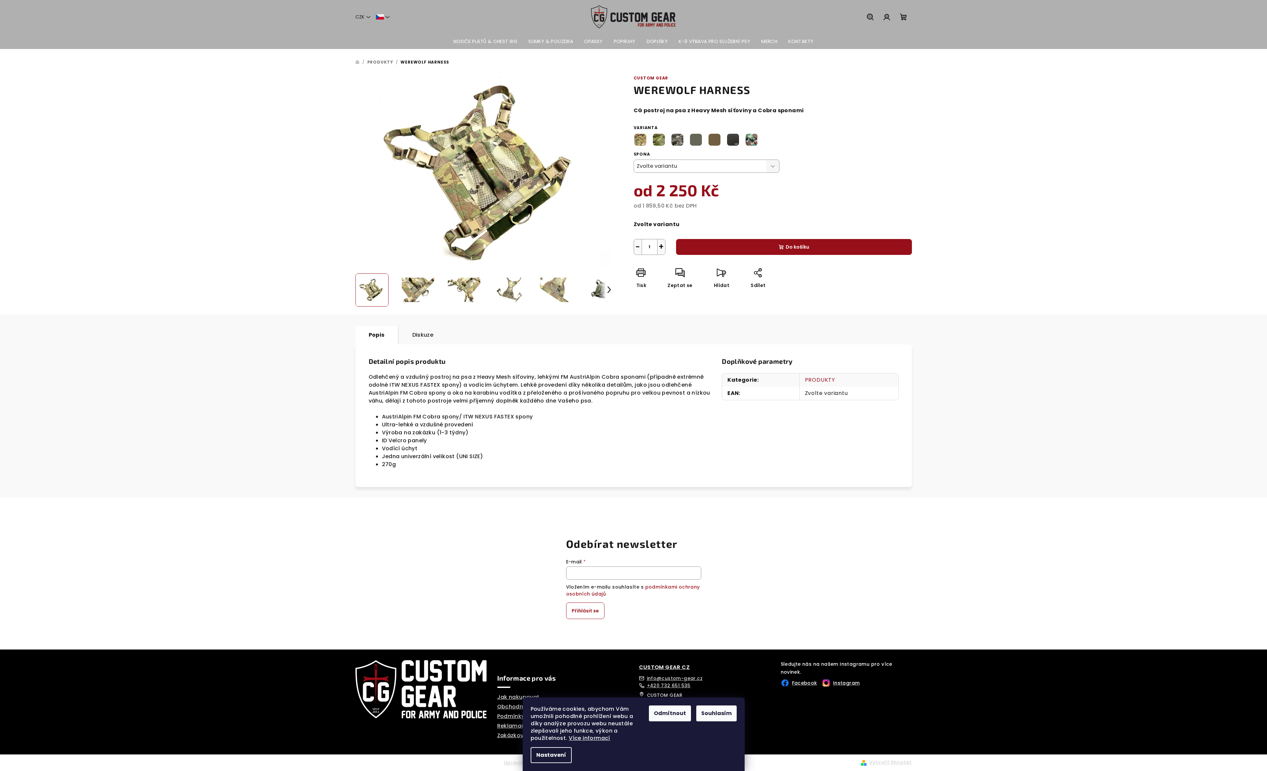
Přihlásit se (585, 610)
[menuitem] (485, 41)
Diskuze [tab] (423, 335)
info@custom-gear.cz (675, 678)
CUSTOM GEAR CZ (664, 667)
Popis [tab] (377, 335)
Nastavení (551, 755)
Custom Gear (651, 78)
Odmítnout (670, 713)
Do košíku (797, 247)
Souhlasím (716, 713)
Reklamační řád (519, 726)
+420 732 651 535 (669, 685)
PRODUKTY (820, 380)
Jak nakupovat (518, 697)
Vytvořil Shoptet (890, 762)
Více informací (589, 738)
